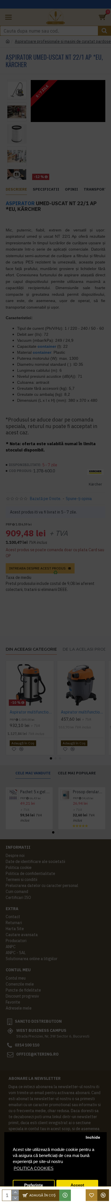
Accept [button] (77, 1185)
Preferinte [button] (33, 1185)
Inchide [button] (93, 1137)
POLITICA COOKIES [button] (34, 1168)
